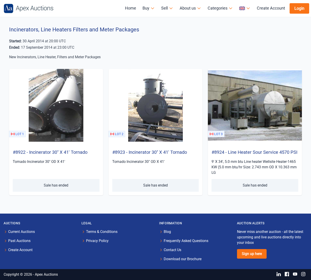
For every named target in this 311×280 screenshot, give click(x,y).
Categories (217, 8)
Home (130, 8)
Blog (167, 232)
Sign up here (252, 254)
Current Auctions (21, 232)
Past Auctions (19, 241)
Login (299, 8)
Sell (164, 8)
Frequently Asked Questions (186, 241)
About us (188, 8)
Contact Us (172, 250)
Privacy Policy (97, 241)
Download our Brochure (182, 259)
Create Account (271, 8)
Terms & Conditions (101, 232)
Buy (146, 8)
